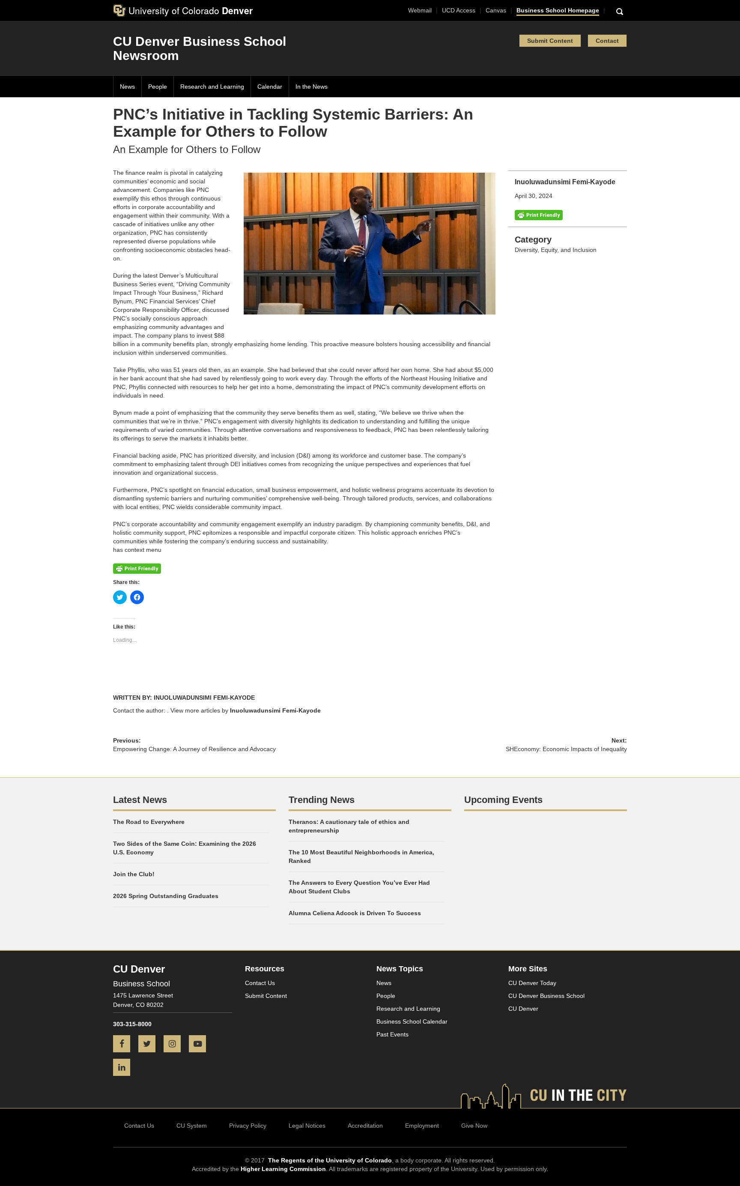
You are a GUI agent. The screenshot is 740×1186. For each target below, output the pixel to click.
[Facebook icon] (125, 1044)
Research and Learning (212, 86)
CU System (191, 1125)
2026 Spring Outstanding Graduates (165, 895)
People (157, 86)
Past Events (392, 1034)
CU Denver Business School (546, 995)
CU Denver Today (532, 982)
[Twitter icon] (150, 1044)
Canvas (496, 10)
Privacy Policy (247, 1125)
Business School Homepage (557, 10)
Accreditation (365, 1125)
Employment (422, 1125)
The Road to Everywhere (149, 821)
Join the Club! (134, 874)
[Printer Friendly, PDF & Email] (539, 214)
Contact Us (260, 982)
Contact (607, 40)
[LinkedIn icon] (125, 1068)
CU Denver (523, 1008)
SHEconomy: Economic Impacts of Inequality (566, 749)
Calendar (269, 86)
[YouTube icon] (200, 1044)
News (127, 86)
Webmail (420, 10)
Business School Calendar (412, 1021)
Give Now (474, 1125)
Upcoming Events (503, 799)
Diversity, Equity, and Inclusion (556, 249)
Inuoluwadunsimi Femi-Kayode (275, 710)
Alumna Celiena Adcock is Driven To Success (355, 913)
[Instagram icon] (175, 1044)
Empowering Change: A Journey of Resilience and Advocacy (194, 749)
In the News (311, 86)
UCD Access (458, 10)
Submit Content (550, 40)
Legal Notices (307, 1125)
